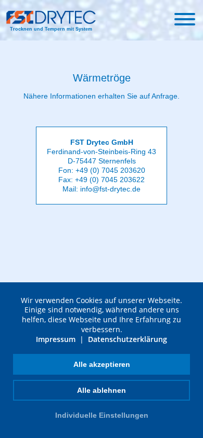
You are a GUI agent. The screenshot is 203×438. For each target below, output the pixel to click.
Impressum (55, 339)
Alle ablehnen (101, 390)
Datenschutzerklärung (127, 339)
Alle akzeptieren (101, 364)
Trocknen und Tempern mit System (51, 29)
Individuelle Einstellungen (101, 415)
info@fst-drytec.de (110, 189)
